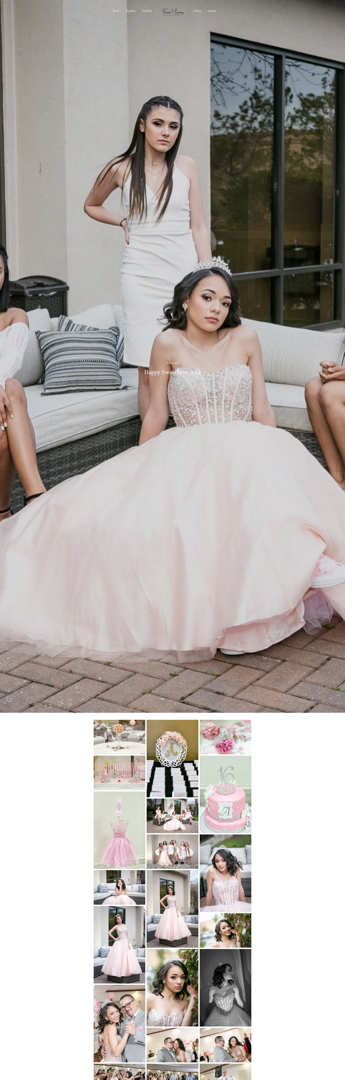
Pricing (197, 11)
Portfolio (130, 11)
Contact (212, 11)
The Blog (147, 11)
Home (116, 11)
